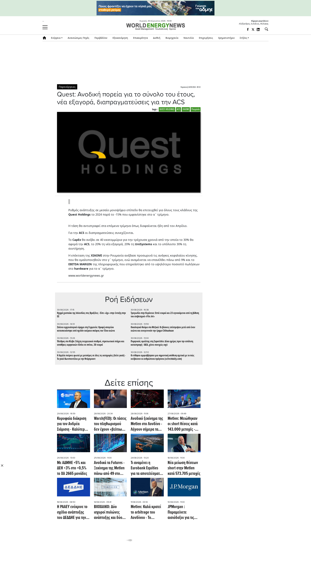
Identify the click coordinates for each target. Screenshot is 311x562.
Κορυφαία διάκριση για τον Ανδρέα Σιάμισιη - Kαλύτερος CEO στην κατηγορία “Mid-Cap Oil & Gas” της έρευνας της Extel (73, 424)
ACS (178, 109)
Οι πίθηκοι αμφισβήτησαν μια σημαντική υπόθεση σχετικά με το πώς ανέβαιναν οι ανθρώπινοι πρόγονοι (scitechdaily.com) (162, 357)
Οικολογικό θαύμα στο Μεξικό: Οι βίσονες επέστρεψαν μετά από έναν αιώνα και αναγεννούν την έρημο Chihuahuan (163, 329)
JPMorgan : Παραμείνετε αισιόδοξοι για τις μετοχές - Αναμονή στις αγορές (181, 512)
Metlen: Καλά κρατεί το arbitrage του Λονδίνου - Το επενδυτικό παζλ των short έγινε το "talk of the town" (147, 512)
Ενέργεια (56, 37)
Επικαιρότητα (140, 37)
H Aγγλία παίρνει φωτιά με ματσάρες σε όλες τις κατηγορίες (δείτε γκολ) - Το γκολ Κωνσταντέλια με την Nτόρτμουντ (91, 357)
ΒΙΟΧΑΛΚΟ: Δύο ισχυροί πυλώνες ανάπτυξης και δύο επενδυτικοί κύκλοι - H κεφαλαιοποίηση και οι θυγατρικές (109, 512)
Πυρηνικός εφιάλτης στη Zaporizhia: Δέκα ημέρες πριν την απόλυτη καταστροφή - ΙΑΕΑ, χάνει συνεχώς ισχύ (162, 343)
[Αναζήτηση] (265, 29)
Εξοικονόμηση (120, 37)
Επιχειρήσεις (206, 37)
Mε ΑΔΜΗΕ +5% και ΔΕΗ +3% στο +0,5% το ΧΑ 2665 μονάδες (72, 468)
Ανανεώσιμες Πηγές (78, 37)
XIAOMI (186, 109)
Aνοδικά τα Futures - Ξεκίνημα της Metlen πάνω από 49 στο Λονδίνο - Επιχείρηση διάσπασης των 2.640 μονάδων (110, 468)
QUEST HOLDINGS (167, 109)
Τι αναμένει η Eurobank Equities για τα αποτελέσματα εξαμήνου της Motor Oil (146, 468)
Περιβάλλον (100, 37)
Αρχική (45, 38)
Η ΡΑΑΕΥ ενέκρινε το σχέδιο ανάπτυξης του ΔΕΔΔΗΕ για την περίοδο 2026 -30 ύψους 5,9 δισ (72, 512)
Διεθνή (156, 37)
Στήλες (243, 37)
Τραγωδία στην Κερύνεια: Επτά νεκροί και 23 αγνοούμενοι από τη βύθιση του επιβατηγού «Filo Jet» (165, 314)
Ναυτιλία (189, 37)
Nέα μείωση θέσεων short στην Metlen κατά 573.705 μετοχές (184, 468)
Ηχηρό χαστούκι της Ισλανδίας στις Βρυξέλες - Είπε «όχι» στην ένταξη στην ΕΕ (91, 314)
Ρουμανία (195, 109)
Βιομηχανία (172, 37)
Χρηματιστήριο (226, 37)
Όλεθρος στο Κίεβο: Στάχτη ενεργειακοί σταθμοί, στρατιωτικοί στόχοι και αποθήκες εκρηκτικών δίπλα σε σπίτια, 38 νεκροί (90, 343)
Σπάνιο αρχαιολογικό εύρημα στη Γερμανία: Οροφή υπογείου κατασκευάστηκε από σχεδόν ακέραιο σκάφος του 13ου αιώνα (86, 329)
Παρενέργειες (67, 87)
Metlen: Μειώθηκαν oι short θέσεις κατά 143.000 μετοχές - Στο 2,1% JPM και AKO (184, 424)
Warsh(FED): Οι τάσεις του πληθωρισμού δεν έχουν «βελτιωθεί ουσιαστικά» (110, 424)
